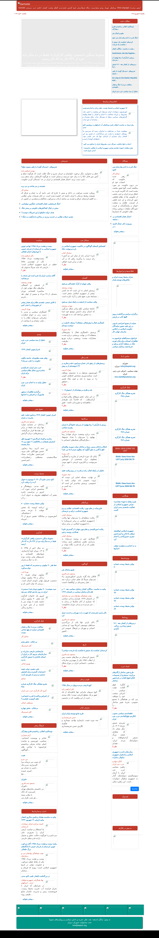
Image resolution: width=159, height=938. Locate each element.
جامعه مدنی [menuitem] (62, 8)
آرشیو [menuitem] (138, 8)
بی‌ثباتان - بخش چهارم (29, 708)
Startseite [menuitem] (22, 8)
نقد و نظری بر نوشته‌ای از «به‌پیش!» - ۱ (77, 390)
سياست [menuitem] (50, 8)
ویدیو (39, 334)
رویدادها (125, 617)
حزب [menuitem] (34, 8)
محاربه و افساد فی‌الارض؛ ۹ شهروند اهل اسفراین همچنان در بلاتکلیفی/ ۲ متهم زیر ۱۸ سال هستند (38, 441)
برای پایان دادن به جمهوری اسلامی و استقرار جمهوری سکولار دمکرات (122, 754)
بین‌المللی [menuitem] (113, 8)
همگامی (125, 495)
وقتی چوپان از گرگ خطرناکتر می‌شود (76, 283)
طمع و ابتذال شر (118, 33)
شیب (23, 755)
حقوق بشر (39, 409)
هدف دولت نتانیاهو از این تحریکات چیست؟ (37, 212)
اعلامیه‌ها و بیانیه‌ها (110, 101)
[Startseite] (24, 4)
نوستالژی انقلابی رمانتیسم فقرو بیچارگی (36, 731)
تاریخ (84, 644)
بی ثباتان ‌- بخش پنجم (29, 641)
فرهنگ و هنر (39, 725)
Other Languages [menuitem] (123, 8)
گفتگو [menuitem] (56, 8)
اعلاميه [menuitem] (39, 8)
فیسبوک (125, 796)
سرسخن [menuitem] (29, 8)
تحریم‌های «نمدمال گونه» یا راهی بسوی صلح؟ (39, 167)
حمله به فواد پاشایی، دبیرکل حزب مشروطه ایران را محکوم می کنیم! (107, 144)
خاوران (24, 779)
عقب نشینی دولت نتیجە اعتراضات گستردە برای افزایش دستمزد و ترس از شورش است (33, 672)
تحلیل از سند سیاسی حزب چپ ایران (125, 91)
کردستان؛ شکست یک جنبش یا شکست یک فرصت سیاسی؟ (84, 650)
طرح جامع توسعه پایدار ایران (73, 713)
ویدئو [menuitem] (101, 8)
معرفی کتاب (85, 707)
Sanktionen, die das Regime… (124, 53)
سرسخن (64, 161)
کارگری (39, 532)
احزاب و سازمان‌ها (39, 811)
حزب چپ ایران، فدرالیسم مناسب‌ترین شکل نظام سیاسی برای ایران (33, 370)
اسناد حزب (125, 666)
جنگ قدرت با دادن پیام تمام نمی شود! (125, 38)
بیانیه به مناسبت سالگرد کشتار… (123, 49)
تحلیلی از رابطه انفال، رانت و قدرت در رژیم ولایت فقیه (83, 470)
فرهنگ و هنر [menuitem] (81, 8)
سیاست (39, 240)
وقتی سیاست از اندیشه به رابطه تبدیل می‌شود (79, 302)
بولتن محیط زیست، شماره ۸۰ (32, 503)
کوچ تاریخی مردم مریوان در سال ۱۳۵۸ (76, 685)
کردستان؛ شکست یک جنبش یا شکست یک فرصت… (122, 43)
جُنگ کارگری (39, 621)
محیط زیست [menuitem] (95, 8)
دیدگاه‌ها (84, 419)
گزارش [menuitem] (70, 8)
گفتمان (84, 278)
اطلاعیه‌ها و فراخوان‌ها (125, 271)
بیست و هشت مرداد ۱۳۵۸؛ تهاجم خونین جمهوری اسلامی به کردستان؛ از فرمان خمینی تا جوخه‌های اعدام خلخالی (38, 249)
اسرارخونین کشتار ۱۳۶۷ (30, 349)
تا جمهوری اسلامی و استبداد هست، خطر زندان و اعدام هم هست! (105, 108)
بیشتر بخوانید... (119, 231)
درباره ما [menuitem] (133, 8)
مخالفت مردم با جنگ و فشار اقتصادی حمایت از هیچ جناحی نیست (32, 630)
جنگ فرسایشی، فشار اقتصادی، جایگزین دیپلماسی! (40, 203)
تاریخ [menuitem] (74, 8)
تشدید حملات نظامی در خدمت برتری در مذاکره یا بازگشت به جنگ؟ (47, 216)
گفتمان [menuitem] (44, 8)
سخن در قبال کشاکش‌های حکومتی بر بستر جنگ (39, 208)
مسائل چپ (84, 240)
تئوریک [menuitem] (107, 8)
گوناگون (84, 564)
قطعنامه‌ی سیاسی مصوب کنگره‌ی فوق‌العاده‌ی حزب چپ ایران (124, 716)
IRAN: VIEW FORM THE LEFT (125, 449)
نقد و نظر (84, 357)
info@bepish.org (79, 925)
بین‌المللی (84, 502)
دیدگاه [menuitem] (88, 8)
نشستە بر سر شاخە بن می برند (33, 186)
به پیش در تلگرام (125, 828)
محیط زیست (39, 473)
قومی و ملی (84, 679)
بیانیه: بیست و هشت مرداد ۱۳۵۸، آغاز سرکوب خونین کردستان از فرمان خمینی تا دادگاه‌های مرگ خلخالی (39, 846)
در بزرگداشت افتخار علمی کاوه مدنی (35, 876)
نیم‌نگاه (125, 161)
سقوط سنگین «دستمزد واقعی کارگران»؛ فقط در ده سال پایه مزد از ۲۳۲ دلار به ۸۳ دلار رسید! (38, 541)
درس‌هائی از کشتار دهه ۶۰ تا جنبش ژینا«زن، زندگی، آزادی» (125, 626)
